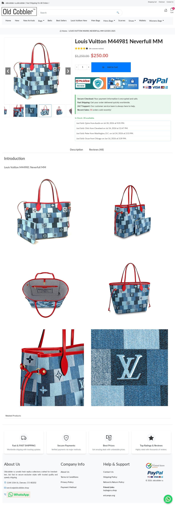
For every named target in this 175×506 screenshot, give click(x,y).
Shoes (131, 21)
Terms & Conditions (69, 477)
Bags (40, 21)
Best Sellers (61, 21)
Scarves (121, 21)
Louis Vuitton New (79, 21)
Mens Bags (108, 21)
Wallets (142, 21)
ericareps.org (109, 495)
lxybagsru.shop (110, 490)
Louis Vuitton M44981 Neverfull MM (25, 167)
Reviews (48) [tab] (96, 149)
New (17, 21)
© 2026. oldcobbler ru (154, 481)
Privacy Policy (67, 482)
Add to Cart (112, 67)
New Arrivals (29, 21)
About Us (65, 472)
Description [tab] (76, 149)
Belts (50, 21)
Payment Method (68, 487)
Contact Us (170, 2)
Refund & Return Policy (113, 482)
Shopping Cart (152, 2)
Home (8, 21)
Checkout (162, 2)
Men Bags (95, 21)
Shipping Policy (110, 477)
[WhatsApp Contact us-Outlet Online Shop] (168, 499)
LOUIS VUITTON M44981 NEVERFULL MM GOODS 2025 (92, 31)
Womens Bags (155, 21)
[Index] (165, 10)
